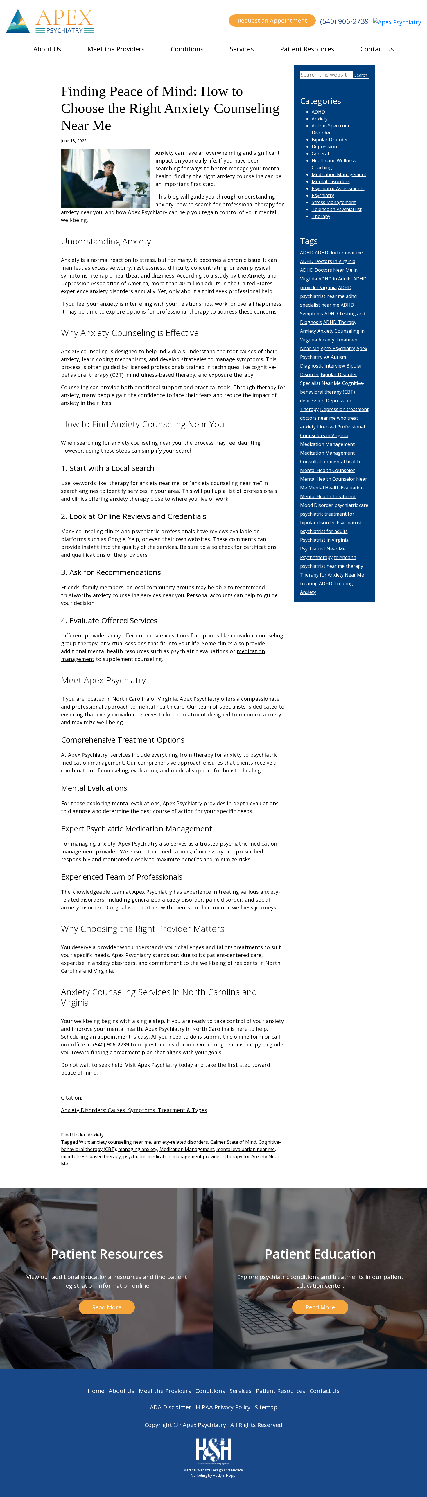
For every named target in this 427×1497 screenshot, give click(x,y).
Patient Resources (307, 48)
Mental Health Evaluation (336, 487)
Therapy (321, 216)
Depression (324, 146)
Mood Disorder (316, 505)
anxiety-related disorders (180, 1142)
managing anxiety (93, 843)
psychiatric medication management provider (172, 1156)
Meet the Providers (116, 48)
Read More (106, 1307)
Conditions (187, 48)
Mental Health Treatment (328, 496)
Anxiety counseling (84, 351)
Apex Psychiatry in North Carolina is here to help (206, 1028)
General (320, 153)
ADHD (318, 112)
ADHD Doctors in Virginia (327, 261)
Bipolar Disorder (330, 139)
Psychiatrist (349, 522)
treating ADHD (316, 583)
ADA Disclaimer (170, 1407)
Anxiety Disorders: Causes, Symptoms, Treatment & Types (134, 1110)
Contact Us (377, 48)
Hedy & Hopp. (224, 1475)
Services (242, 48)
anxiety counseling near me (121, 1142)
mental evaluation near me (245, 1149)
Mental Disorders (331, 181)
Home (96, 1391)
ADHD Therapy (339, 322)
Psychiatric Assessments (338, 188)
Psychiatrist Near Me (323, 548)
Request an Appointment (272, 20)
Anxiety (70, 259)
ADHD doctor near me (339, 252)
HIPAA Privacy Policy (223, 1407)
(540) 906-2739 (344, 21)
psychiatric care (351, 505)
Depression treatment (344, 409)
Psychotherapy (316, 557)
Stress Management (334, 202)
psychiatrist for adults (324, 531)
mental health (345, 461)
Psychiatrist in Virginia (324, 540)
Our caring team (217, 1044)
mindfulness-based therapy (91, 1156)
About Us (47, 48)
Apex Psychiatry (147, 212)
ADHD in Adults (335, 278)
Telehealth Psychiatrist (337, 209)
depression (312, 400)
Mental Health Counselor (327, 470)
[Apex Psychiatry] (397, 22)
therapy (354, 566)
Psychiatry (323, 195)
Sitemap (266, 1407)
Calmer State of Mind (233, 1142)
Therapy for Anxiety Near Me (332, 575)
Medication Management (186, 1149)
